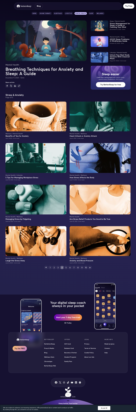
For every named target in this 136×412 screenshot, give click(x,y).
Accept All (104, 408)
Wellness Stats (49, 357)
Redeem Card (69, 348)
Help (106, 353)
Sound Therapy (45, 13)
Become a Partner (70, 353)
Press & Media (49, 348)
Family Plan (68, 361)
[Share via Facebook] (7, 85)
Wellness (100, 13)
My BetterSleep (49, 344)
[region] (68, 408)
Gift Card (67, 344)
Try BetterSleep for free (110, 84)
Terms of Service (90, 348)
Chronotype (48, 361)
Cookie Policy (89, 353)
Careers (107, 348)
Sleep (91, 13)
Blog (39, 6)
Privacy (86, 344)
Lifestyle (68, 13)
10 (86, 267)
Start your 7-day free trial (68, 317)
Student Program (70, 357)
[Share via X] (11, 85)
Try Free (128, 6)
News (34, 13)
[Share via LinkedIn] (15, 85)
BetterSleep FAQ (50, 366)
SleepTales (58, 13)
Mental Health (80, 13)
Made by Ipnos (109, 344)
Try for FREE (20, 348)
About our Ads (89, 357)
